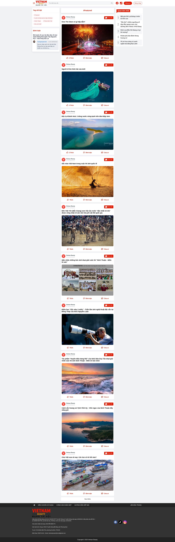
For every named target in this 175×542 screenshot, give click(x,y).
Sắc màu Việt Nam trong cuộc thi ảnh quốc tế (79, 164)
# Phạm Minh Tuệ (47, 21)
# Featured (36, 15)
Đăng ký (128, 3)
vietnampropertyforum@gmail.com (57, 533)
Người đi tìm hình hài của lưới (73, 69)
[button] (105, 58)
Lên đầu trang (136, 505)
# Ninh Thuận (37, 21)
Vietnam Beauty (70, 17)
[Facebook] (117, 3)
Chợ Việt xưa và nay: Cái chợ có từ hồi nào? (79, 457)
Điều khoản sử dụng (46, 505)
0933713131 (41, 533)
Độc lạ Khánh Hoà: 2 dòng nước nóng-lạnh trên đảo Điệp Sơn (86, 116)
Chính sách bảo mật (64, 505)
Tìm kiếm (112, 3)
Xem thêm (87, 499)
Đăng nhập (138, 3)
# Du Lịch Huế (37, 24)
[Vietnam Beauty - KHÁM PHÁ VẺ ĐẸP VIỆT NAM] (41, 3)
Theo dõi (109, 17)
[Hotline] (121, 3)
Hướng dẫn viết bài (81, 505)
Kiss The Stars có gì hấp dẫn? (73, 22)
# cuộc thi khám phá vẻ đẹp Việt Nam (43, 18)
